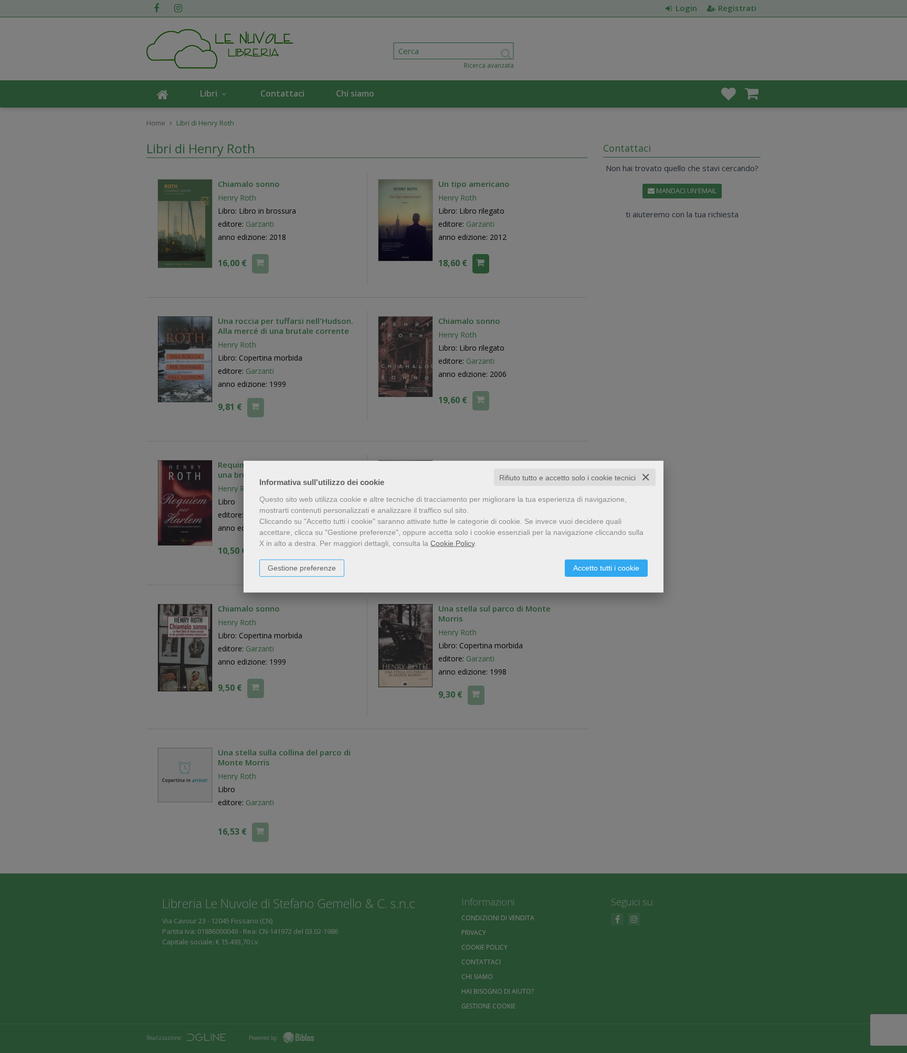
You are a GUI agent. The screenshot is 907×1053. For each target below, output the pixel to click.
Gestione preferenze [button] (302, 567)
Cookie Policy (452, 543)
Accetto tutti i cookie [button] (606, 567)
